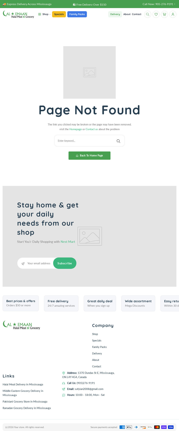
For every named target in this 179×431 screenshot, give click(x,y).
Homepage (76, 129)
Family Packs (99, 346)
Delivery (97, 353)
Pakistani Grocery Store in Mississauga (25, 401)
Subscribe (65, 263)
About (95, 359)
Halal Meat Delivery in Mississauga (23, 384)
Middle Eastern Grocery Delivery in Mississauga (23, 393)
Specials (96, 340)
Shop (95, 333)
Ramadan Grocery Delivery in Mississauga (27, 407)
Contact (96, 366)
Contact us (92, 129)
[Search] (118, 140)
